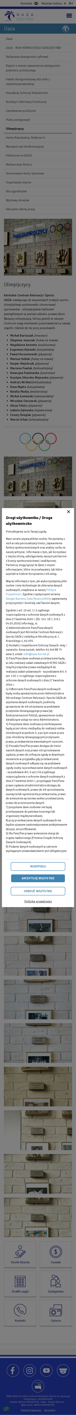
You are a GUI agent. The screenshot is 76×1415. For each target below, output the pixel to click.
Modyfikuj (38, 866)
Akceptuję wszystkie (38, 878)
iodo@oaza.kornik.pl (36, 654)
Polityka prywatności (38, 901)
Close (68, 511)
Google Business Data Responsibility (28, 598)
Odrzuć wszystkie (38, 891)
